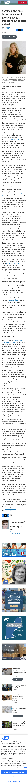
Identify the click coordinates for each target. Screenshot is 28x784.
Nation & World (10, 510)
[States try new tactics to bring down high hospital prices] (7, 709)
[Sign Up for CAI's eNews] (14, 600)
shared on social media (13, 263)
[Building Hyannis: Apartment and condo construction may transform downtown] (14, 652)
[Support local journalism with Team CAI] (14, 550)
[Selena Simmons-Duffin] (5, 524)
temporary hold (13, 300)
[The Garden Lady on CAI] (14, 572)
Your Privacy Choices (14, 781)
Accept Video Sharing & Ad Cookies (14, 772)
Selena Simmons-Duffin (6, 28)
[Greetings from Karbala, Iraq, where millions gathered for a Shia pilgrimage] (7, 697)
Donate (23, 2)
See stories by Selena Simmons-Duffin (16, 532)
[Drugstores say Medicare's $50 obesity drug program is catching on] (7, 671)
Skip (14, 776)
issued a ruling (15, 139)
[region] (14, 759)
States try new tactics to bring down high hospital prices (19, 708)
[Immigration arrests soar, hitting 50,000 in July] (7, 687)
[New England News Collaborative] (14, 628)
